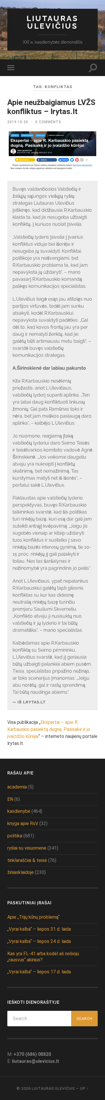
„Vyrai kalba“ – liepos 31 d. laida (39, 929)
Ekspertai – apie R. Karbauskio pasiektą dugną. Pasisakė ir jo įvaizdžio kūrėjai (48, 729)
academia (17, 787)
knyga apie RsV (22, 823)
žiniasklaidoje (20, 872)
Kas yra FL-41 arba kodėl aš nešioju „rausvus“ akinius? (43, 957)
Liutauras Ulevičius (52, 22)
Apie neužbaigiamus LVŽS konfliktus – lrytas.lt (51, 107)
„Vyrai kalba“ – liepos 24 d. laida (39, 941)
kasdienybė (18, 811)
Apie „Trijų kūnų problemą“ (33, 917)
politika (14, 836)
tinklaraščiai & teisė (27, 860)
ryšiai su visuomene (26, 848)
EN (10, 799)
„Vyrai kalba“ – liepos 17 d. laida (39, 972)
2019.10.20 (17, 122)
